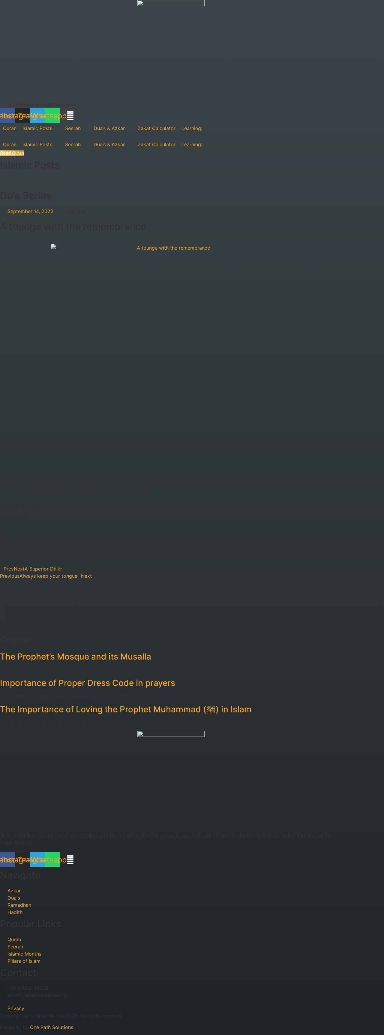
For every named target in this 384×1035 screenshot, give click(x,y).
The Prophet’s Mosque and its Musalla (75, 656)
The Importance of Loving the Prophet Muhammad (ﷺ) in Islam (126, 709)
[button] (171, 534)
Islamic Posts (30, 165)
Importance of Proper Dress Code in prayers (87, 683)
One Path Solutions (51, 1027)
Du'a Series (25, 195)
